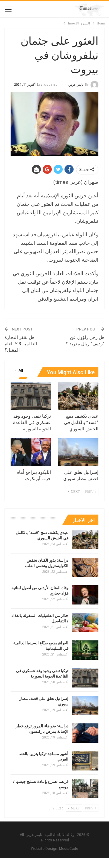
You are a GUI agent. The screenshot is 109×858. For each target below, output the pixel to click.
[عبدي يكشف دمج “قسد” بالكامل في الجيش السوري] (78, 396)
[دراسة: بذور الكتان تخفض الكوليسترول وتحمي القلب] (85, 567)
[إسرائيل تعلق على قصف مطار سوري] (78, 452)
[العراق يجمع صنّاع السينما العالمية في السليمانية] (85, 650)
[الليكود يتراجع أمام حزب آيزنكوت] (31, 452)
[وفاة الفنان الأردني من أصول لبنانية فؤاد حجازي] (85, 594)
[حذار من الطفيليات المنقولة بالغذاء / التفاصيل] (85, 622)
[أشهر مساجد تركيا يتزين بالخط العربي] (85, 760)
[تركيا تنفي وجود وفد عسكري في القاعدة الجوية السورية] (31, 396)
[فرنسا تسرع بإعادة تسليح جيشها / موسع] (85, 788)
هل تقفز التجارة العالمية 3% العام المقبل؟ (21, 344)
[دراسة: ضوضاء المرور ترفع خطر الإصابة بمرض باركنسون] (85, 733)
